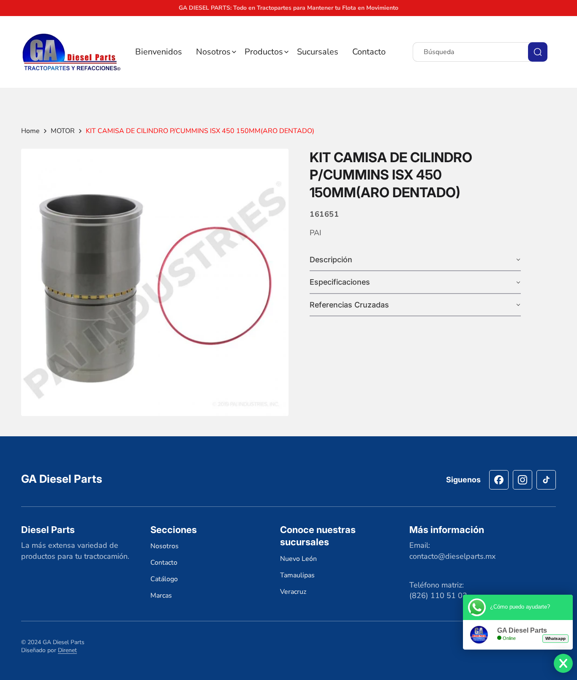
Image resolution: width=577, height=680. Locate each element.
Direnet (67, 650)
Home (30, 131)
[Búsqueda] (537, 52)
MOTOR (63, 131)
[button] (216, 52)
